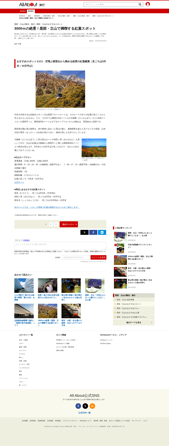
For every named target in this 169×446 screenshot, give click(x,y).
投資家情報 (41, 421)
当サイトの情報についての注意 (119, 421)
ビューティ (22, 350)
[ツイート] (84, 232)
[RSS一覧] (92, 406)
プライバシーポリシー (70, 421)
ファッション (23, 378)
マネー (21, 343)
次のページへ (68, 224)
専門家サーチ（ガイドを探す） (66, 340)
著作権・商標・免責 (100, 421)
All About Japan (105, 343)
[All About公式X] (85, 406)
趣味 (20, 375)
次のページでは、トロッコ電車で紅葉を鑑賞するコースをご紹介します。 (47, 207)
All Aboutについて (86, 421)
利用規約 (58, 421)
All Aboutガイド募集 (63, 343)
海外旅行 (23, 11)
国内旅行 (31, 11)
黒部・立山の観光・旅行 (81, 16)
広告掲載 (50, 421)
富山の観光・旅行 (64, 16)
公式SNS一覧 (84, 413)
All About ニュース (106, 340)
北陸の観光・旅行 (49, 16)
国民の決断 (60, 350)
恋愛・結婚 (22, 361)
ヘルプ (145, 421)
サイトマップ (136, 421)
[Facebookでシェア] (93, 232)
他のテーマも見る (133, 322)
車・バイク (22, 385)
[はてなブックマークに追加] (102, 232)
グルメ (21, 382)
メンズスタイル (24, 368)
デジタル (22, 354)
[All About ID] (148, 4)
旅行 (42, 4)
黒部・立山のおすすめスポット (103, 16)
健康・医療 (22, 347)
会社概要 (25, 421)
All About (22, 16)
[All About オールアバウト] (28, 5)
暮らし (21, 357)
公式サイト (19, 182)
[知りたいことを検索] (140, 4)
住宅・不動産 (23, 340)
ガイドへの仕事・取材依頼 (65, 347)
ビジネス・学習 (24, 364)
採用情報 (33, 421)
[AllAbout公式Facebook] (78, 406)
